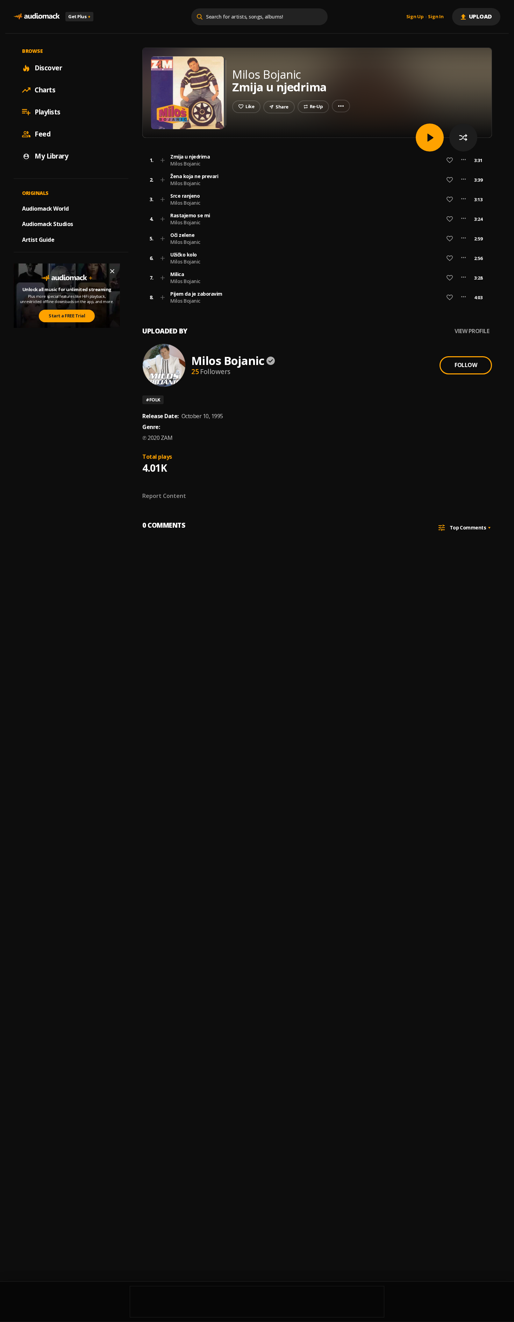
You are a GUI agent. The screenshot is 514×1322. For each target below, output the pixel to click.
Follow (466, 365)
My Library (51, 156)
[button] (315, 160)
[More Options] (463, 160)
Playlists (47, 112)
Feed (42, 134)
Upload (480, 16)
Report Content (164, 496)
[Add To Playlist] (162, 160)
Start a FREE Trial (67, 315)
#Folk (153, 399)
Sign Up (415, 17)
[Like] (450, 160)
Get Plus (79, 16)
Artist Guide (38, 240)
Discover (48, 67)
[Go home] (37, 17)
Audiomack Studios (47, 224)
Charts (45, 89)
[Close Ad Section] (112, 271)
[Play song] (430, 138)
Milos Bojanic (185, 163)
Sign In (435, 17)
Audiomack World (45, 208)
